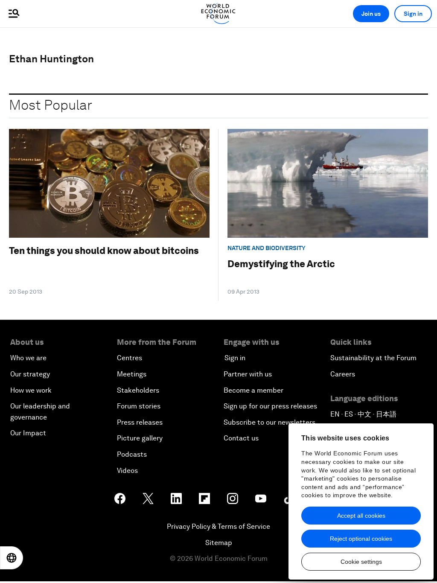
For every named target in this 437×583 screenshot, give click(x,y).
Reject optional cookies (361, 538)
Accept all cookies (361, 515)
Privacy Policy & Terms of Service (218, 526)
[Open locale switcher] (11, 558)
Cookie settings (361, 561)
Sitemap (218, 543)
